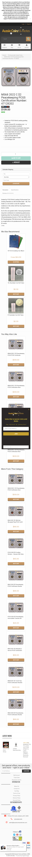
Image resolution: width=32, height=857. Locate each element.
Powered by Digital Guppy (22, 855)
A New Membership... (17, 749)
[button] (16, 162)
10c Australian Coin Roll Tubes (16, 283)
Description (5, 190)
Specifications (14, 190)
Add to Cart (17, 158)
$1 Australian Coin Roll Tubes (15, 315)
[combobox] (5, 447)
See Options (16, 262)
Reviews (5, 193)
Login (23, 24)
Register (29, 24)
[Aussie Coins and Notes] (16, 30)
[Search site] (28, 39)
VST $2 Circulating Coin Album (16, 251)
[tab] (5, 190)
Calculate (16, 183)
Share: (3, 106)
